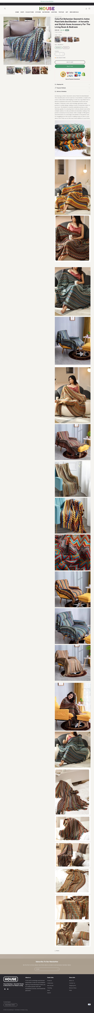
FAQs (70, 990)
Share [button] (57, 950)
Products (49, 980)
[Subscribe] (57, 969)
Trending (49, 988)
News (48, 990)
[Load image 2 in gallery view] (19, 70)
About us (71, 980)
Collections (50, 983)
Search (49, 992)
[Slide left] (4, 70)
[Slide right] (49, 70)
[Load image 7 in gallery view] (36, 70)
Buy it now (70, 66)
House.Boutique (10, 1009)
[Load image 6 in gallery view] (27, 70)
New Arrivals (50, 985)
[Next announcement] (90, 4)
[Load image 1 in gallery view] (11, 70)
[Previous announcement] (3, 4)
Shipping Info (72, 985)
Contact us (72, 983)
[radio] (58, 39)
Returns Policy (72, 988)
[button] (4, 8)
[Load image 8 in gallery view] (44, 70)
